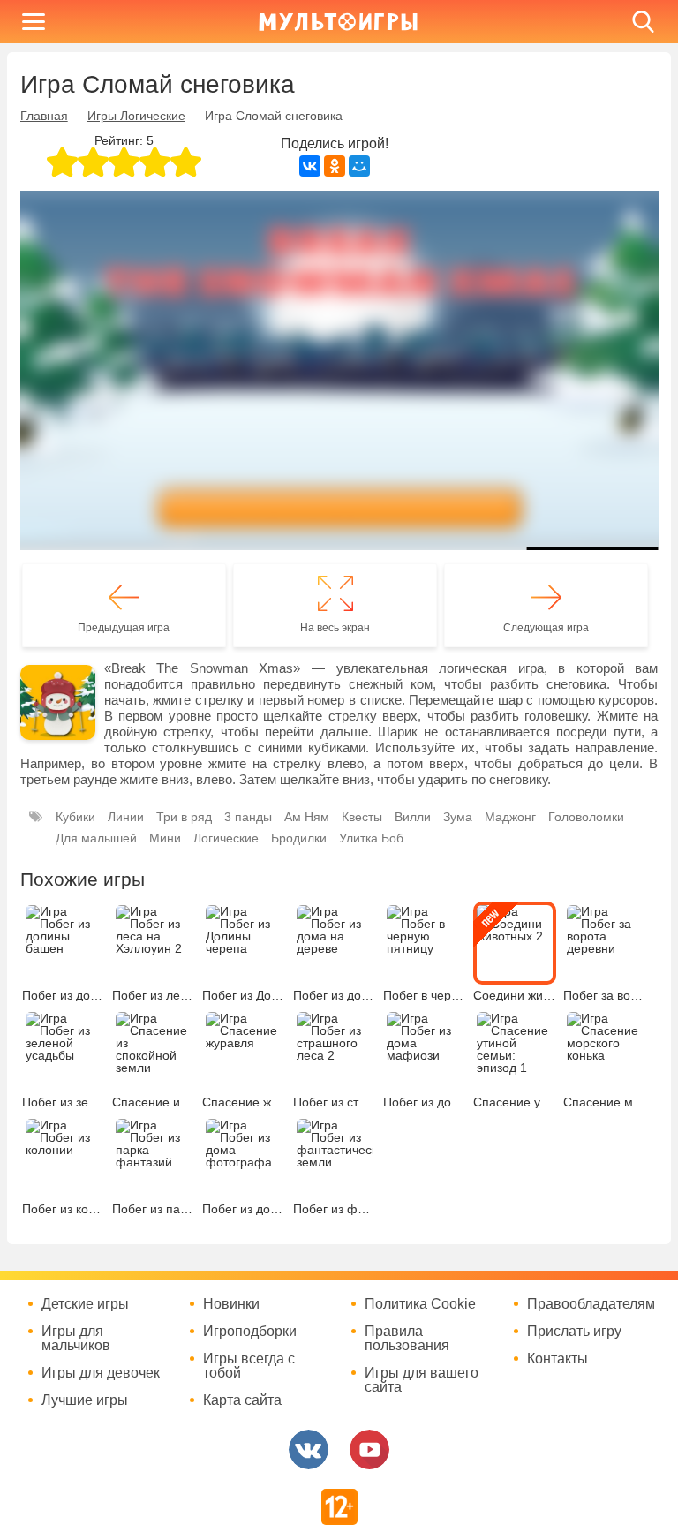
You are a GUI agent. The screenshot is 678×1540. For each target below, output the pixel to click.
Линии (126, 817)
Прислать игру (574, 1332)
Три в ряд (184, 817)
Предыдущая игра (124, 628)
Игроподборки (250, 1332)
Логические (226, 838)
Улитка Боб (371, 838)
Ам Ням (306, 817)
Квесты (362, 817)
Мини (165, 838)
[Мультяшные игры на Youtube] (369, 1449)
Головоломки (586, 817)
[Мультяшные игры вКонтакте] (308, 1449)
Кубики (75, 817)
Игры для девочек (100, 1373)
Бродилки (299, 838)
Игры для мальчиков (75, 1339)
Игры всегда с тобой (249, 1366)
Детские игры (85, 1304)
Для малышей (96, 838)
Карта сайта (242, 1400)
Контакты (557, 1359)
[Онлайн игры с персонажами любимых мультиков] (338, 21)
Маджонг (510, 817)
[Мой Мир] (359, 166)
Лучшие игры (84, 1400)
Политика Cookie (420, 1304)
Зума (457, 817)
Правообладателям (591, 1304)
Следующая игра (546, 628)
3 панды (248, 817)
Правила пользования (407, 1339)
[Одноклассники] (334, 166)
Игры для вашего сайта (421, 1380)
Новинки (231, 1304)
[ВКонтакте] (309, 166)
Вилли (413, 817)
